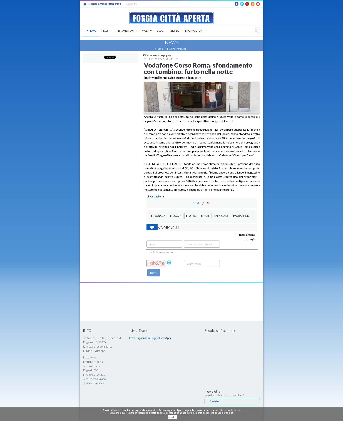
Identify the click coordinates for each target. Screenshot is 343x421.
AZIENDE (174, 30)
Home (159, 48)
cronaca (182, 48)
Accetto (172, 417)
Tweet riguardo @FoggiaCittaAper (150, 338)
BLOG (160, 30)
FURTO (191, 215)
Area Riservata (95, 383)
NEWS (105, 30)
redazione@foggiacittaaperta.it (104, 3)
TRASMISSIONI (125, 30)
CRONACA (158, 215)
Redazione (157, 196)
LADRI (206, 215)
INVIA (153, 272)
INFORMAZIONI (194, 30)
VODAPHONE (242, 215)
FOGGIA (176, 215)
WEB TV (147, 30)
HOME (92, 30)
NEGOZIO (221, 215)
